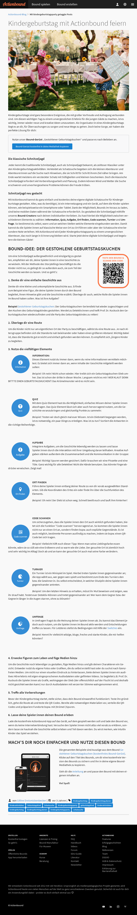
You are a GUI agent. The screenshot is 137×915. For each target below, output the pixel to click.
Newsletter (76, 864)
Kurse (42, 857)
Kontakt (75, 861)
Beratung (44, 861)
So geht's (12, 842)
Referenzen (107, 850)
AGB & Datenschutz (111, 861)
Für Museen (45, 846)
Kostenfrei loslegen (17, 839)
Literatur (75, 857)
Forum (74, 850)
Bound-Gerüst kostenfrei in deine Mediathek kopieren (42, 146)
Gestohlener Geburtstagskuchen (36, 306)
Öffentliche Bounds (17, 853)
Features (106, 839)
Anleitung (77, 771)
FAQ (73, 839)
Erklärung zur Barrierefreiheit (109, 869)
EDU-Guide (76, 853)
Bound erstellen (67, 4)
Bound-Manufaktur (48, 842)
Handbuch (76, 842)
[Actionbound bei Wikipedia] (125, 907)
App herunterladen (17, 857)
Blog (104, 846)
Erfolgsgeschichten (111, 842)
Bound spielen (41, 4)
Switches (112, 628)
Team (105, 853)
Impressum (108, 864)
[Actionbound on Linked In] (111, 907)
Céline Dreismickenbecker (31, 800)
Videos (74, 846)
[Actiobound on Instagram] (118, 907)
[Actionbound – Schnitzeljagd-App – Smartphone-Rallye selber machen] (14, 4)
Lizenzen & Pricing (48, 839)
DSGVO (105, 857)
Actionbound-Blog (17, 14)
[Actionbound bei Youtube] (103, 907)
